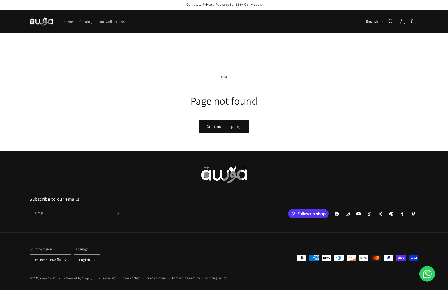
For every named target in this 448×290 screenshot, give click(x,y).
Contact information (186, 278)
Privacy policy (130, 278)
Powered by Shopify (79, 278)
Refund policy (106, 278)
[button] (391, 21)
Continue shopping (224, 126)
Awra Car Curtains (52, 278)
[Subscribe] (117, 213)
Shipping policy (216, 278)
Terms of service (156, 278)
